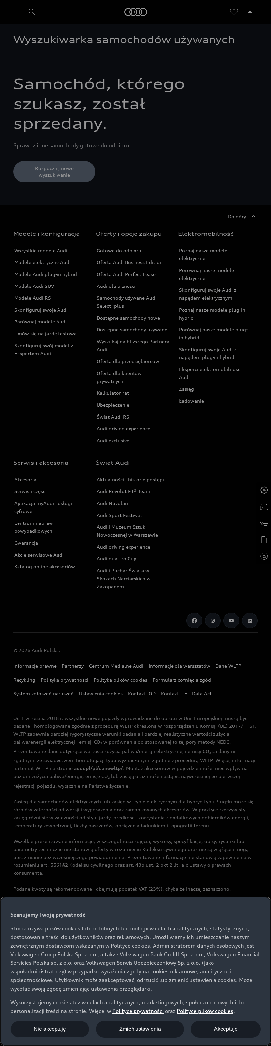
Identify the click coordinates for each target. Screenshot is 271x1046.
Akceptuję (226, 1029)
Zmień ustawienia (140, 1029)
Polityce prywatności (138, 1011)
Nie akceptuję (50, 1029)
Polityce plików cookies (205, 1011)
